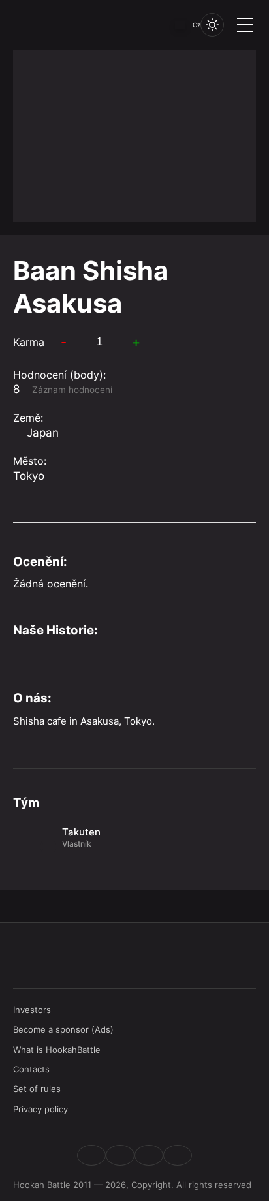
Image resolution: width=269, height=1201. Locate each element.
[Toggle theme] (212, 25)
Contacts (31, 1069)
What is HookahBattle (57, 1049)
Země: (28, 417)
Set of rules (37, 1089)
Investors (32, 1010)
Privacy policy (40, 1109)
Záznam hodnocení (72, 389)
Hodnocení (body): (59, 374)
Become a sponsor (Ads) (63, 1029)
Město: (29, 460)
